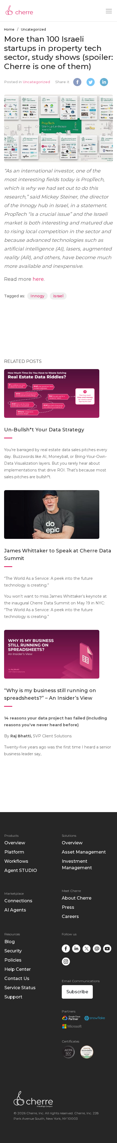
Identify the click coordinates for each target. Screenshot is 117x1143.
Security (13, 950)
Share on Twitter (91, 82)
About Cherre (76, 898)
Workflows (16, 861)
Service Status (20, 987)
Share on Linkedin (104, 82)
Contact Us (16, 978)
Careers (70, 916)
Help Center (17, 969)
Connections (18, 900)
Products (11, 835)
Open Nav (109, 11)
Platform (14, 852)
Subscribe (77, 991)
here (38, 279)
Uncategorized (33, 29)
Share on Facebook (78, 82)
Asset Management (84, 852)
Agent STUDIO (20, 870)
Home (9, 29)
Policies (12, 960)
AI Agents (15, 910)
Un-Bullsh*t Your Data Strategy (44, 430)
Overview (14, 842)
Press (68, 907)
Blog (9, 941)
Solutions (69, 835)
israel (58, 296)
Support (13, 996)
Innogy (37, 296)
